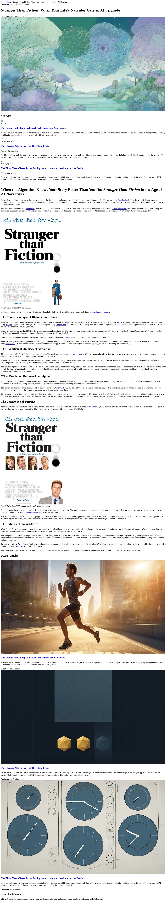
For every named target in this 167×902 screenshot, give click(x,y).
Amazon (9, 325)
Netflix (119, 322)
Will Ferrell (30, 209)
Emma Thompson (119, 209)
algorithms (132, 341)
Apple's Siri (10, 344)
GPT (62, 388)
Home (3, 2)
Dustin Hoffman (92, 407)
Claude (67, 337)
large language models (100, 312)
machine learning (31, 512)
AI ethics (18, 546)
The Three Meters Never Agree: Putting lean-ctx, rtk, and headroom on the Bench (42, 168)
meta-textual (77, 354)
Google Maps (61, 325)
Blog (9, 2)
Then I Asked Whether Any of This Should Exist (25, 146)
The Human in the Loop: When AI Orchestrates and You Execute (33, 128)
